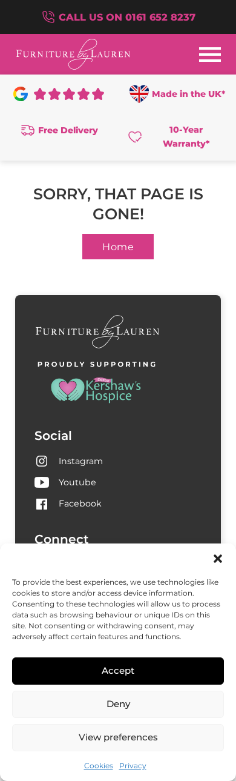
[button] (218, 559)
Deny (118, 704)
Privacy (132, 765)
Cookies (98, 765)
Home (118, 247)
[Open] (210, 54)
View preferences (118, 737)
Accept (118, 670)
